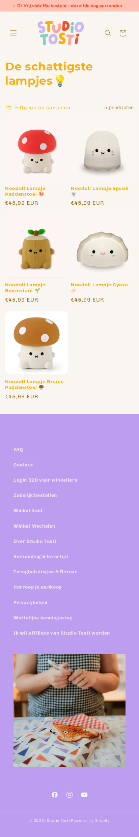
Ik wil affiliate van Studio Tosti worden (61, 633)
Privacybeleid (30, 602)
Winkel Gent (28, 510)
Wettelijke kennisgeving (43, 618)
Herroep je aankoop (37, 587)
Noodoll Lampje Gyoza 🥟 (99, 287)
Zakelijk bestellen (35, 495)
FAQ (18, 450)
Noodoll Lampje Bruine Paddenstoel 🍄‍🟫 (34, 384)
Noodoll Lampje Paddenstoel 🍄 (25, 191)
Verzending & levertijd (40, 556)
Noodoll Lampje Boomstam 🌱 (25, 287)
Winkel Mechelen (34, 526)
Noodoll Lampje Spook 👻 (100, 191)
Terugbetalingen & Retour (45, 572)
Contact (23, 465)
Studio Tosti (58, 820)
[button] (13, 33)
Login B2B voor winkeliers (45, 480)
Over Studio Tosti (34, 541)
